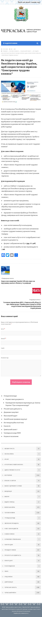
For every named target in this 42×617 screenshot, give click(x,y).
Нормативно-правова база (13, 539)
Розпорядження (10, 566)
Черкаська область (11, 587)
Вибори (7, 496)
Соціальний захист (25, 51)
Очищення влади (10, 396)
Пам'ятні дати (9, 544)
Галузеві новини (14, 51)
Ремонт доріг (9, 560)
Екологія (7, 426)
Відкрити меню (11, 43)
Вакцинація (8, 491)
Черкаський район (10, 592)
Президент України (10, 550)
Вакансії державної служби (13, 486)
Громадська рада (10, 518)
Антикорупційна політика (14, 422)
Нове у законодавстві (11, 528)
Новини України (9, 534)
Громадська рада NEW (12, 433)
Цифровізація (9, 582)
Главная (5, 51)
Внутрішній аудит (10, 416)
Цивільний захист (10, 429)
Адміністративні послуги (12, 470)
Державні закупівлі (11, 412)
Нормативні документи (14, 399)
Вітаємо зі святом (10, 480)
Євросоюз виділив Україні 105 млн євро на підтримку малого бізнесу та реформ (18, 282)
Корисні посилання (11, 436)
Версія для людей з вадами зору (29, 2)
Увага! (6, 571)
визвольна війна (10, 507)
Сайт (3, 348)
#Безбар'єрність (9, 448)
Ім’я (3, 329)
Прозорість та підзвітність (13, 555)
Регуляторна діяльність (13, 409)
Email (3, 338)
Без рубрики (8, 475)
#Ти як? (7, 459)
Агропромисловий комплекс (14, 464)
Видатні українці (9, 502)
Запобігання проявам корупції (15, 419)
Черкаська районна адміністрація (21, 13)
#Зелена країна (9, 454)
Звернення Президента (12, 523)
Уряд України (8, 576)
